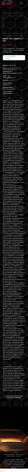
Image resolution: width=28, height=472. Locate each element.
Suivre (16, 444)
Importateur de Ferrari (14, 461)
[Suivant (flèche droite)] (2, 471)
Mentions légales (19, 454)
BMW (8, 13)
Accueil (4, 13)
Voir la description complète (10, 57)
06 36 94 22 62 (5, 430)
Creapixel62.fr (18, 456)
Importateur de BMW (10, 459)
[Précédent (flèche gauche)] (0, 471)
